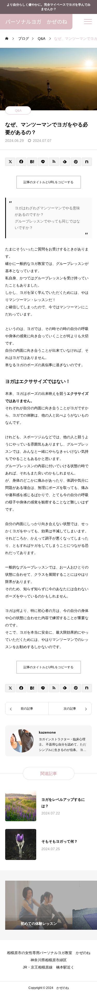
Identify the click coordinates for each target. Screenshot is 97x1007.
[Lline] (43, 162)
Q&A (18, 110)
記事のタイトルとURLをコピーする (48, 182)
